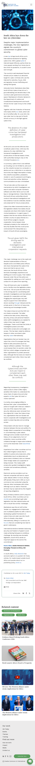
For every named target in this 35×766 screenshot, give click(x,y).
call (10, 396)
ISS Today (27, 573)
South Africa (21, 615)
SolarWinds (26, 443)
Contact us (6, 750)
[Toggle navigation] (31, 4)
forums (6, 523)
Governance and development (12, 610)
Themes (5, 734)
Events (5, 731)
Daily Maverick (19, 553)
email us (18, 562)
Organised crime (8, 615)
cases (11, 335)
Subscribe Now (22, 756)
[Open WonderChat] (30, 761)
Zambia (6, 499)
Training (5, 737)
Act (17, 112)
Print (7, 587)
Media (4, 748)
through (17, 303)
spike (22, 61)
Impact (5, 745)
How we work (7, 742)
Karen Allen (10, 578)
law (9, 56)
